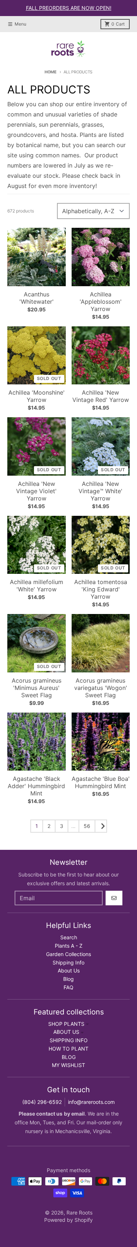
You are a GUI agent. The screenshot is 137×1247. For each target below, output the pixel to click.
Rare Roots (79, 1212)
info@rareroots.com (91, 1102)
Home (51, 71)
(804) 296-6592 (42, 1102)
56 (87, 826)
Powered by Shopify (68, 1220)
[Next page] (100, 826)
